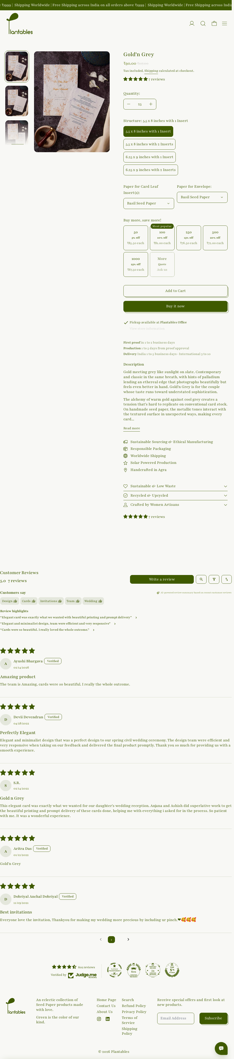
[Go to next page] (130, 939)
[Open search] (201, 579)
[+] (151, 104)
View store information (147, 329)
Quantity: (131, 93)
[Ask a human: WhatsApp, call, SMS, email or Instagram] (221, 1048)
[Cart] (214, 23)
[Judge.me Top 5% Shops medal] (172, 970)
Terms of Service (129, 1020)
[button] (203, 23)
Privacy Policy (134, 1011)
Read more (131, 428)
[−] (128, 104)
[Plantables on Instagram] (99, 1019)
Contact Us (106, 1005)
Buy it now (175, 306)
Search (128, 999)
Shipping (151, 71)
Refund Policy (134, 1005)
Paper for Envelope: (194, 186)
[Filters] (214, 579)
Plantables (120, 1051)
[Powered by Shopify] (192, 23)
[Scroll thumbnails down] (17, 144)
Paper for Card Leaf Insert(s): (140, 189)
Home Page (106, 999)
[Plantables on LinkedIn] (107, 1019)
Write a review (162, 579)
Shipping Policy (129, 1031)
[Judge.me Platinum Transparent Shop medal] (114, 970)
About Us (105, 1011)
